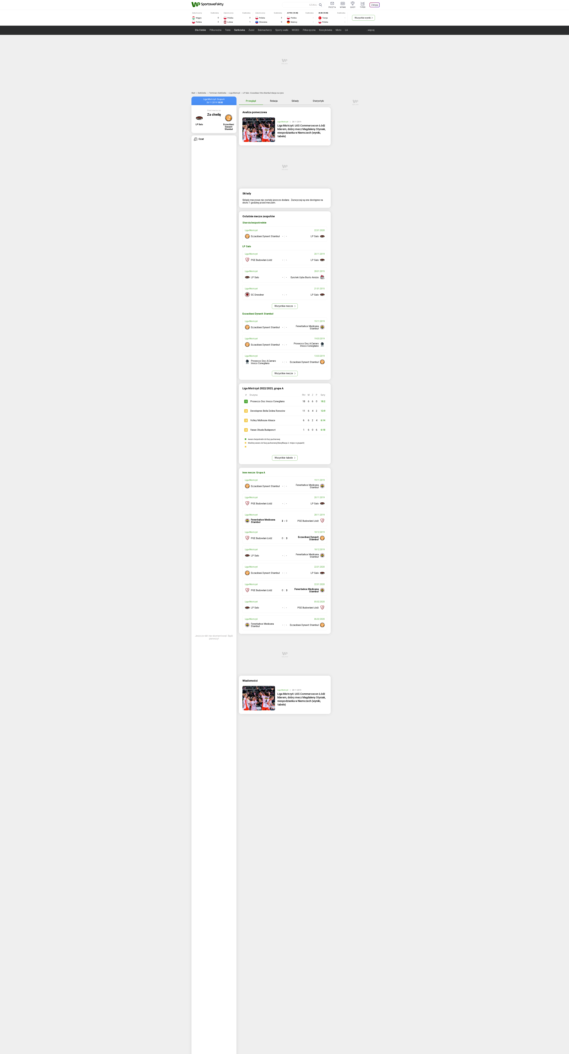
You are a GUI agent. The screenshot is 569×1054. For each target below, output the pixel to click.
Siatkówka (239, 30)
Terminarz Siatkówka (218, 93)
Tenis (228, 30)
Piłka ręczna (309, 30)
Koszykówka (325, 30)
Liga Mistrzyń (235, 93)
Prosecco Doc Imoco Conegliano (267, 401)
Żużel (251, 30)
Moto (338, 30)
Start (193, 93)
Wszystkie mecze (284, 306)
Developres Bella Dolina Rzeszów (267, 410)
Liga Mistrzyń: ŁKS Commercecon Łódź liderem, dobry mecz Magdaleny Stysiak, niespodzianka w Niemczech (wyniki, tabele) (301, 131)
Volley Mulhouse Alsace (262, 420)
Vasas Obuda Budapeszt (263, 429)
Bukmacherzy (265, 30)
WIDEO (295, 30)
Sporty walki (281, 30)
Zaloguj (374, 5)
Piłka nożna (215, 30)
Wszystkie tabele (284, 457)
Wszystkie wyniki (363, 18)
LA (346, 30)
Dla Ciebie (200, 30)
